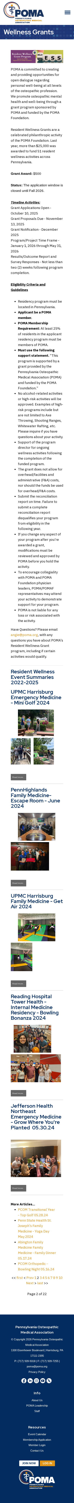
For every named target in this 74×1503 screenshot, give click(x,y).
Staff (37, 1411)
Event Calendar (37, 1434)
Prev (30, 1278)
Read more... (18, 777)
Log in (47, 1463)
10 (61, 1278)
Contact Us (37, 1450)
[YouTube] (42, 1380)
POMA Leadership (37, 1405)
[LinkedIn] (30, 1380)
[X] (49, 1380)
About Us (37, 1400)
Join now (29, 1463)
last (40, 1283)
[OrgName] (24, 12)
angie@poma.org (24, 635)
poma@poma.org (37, 1366)
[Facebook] (23, 1380)
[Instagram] (36, 1380)
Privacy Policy (37, 1371)
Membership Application (37, 1439)
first (20, 1278)
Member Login (37, 1445)
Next (30, 1283)
